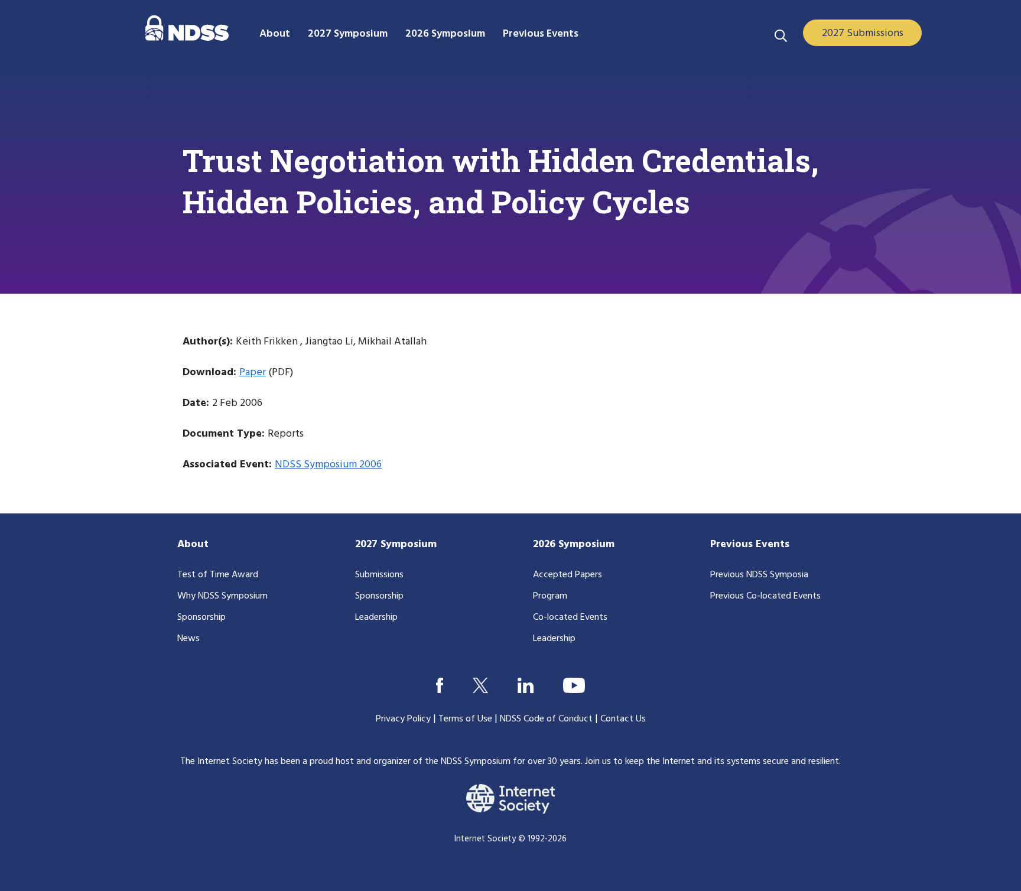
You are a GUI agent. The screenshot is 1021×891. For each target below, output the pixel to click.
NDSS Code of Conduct (546, 719)
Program (550, 596)
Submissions (379, 575)
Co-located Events (570, 617)
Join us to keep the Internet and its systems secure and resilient (712, 761)
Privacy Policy (403, 719)
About (193, 544)
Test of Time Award (217, 575)
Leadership (376, 617)
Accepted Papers (567, 575)
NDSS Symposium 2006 (328, 464)
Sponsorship (201, 617)
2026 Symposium (573, 544)
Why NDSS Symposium (222, 596)
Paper (252, 372)
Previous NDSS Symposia (759, 575)
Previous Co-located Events (765, 596)
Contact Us (623, 719)
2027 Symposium (396, 544)
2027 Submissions (862, 33)
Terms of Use (465, 719)
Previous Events (749, 544)
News (188, 638)
